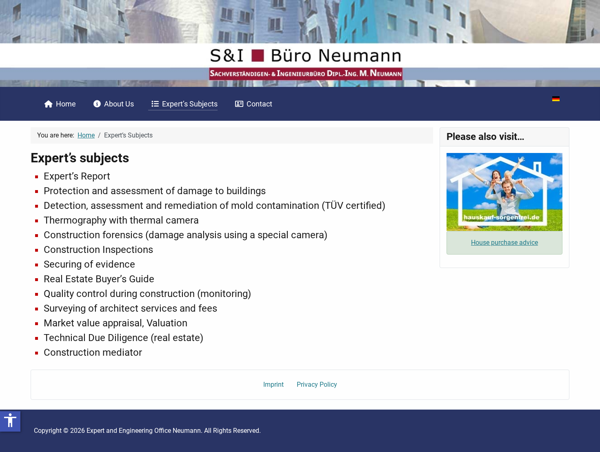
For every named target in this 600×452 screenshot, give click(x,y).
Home (66, 104)
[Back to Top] (585, 436)
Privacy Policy (317, 384)
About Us (119, 104)
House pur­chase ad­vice (504, 242)
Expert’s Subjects (190, 104)
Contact (259, 104)
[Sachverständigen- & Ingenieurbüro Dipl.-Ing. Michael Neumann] (300, 43)
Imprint (273, 384)
